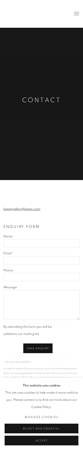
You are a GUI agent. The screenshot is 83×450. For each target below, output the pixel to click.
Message (10, 287)
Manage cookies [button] (42, 417)
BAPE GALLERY (12, 14)
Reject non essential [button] (41, 428)
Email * (8, 253)
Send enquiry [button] (38, 348)
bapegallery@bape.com (21, 209)
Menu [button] (76, 13)
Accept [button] (42, 440)
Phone (8, 270)
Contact (41, 100)
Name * (8, 236)
